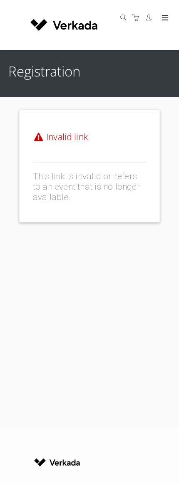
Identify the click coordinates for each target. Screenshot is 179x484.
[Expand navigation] (164, 18)
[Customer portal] (150, 17)
